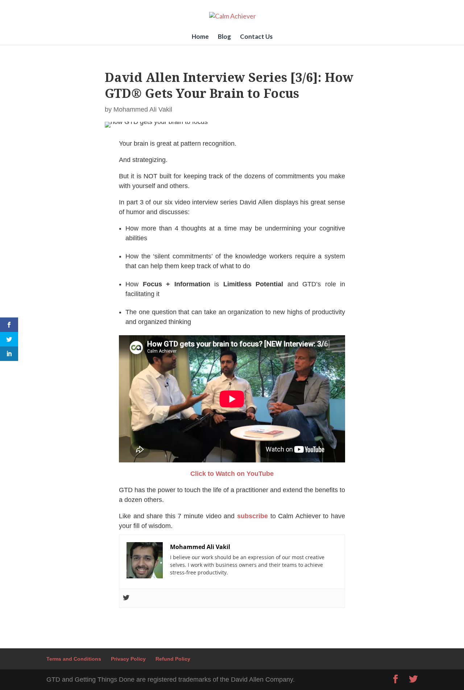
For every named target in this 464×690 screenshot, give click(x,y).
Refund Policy (173, 659)
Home (200, 37)
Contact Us (256, 37)
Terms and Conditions (73, 659)
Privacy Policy (128, 659)
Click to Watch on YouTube (232, 473)
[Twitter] (126, 598)
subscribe (252, 516)
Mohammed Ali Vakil (142, 109)
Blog (224, 37)
